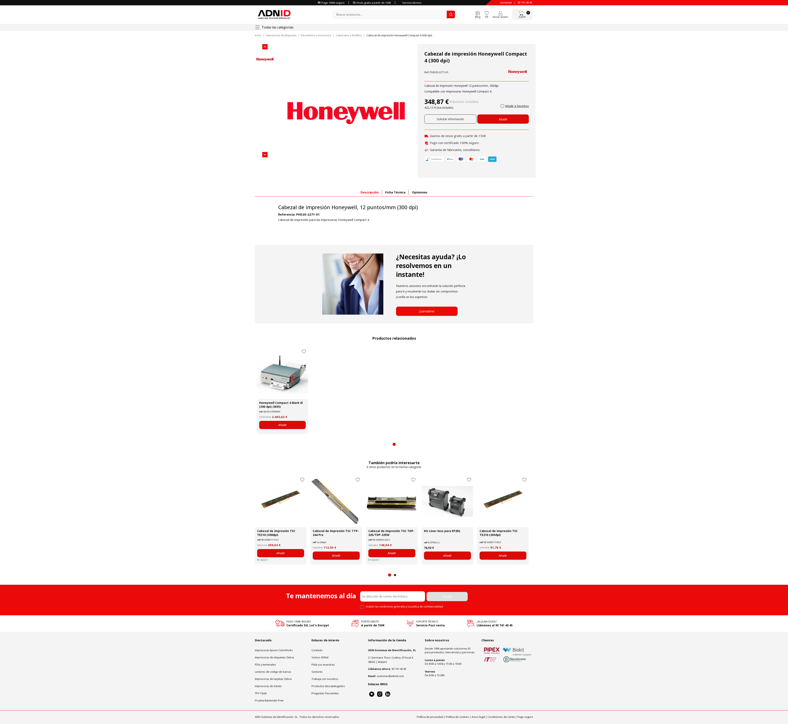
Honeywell (344, 207)
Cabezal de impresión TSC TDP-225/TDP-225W (391, 533)
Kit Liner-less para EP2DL (442, 531)
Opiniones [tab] (419, 192)
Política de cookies (457, 717)
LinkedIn (387, 694)
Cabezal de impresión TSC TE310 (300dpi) (276, 533)
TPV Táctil (261, 693)
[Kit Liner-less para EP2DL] (447, 501)
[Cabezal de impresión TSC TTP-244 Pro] (336, 501)
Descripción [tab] (370, 192)
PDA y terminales (265, 664)
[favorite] (486, 13)
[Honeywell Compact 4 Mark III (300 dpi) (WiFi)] (282, 373)
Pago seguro (525, 717)
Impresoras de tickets (268, 686)
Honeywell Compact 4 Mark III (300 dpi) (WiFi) (281, 405)
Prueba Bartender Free (269, 700)
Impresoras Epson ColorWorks (274, 650)
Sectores (317, 672)
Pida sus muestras (323, 664)
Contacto (317, 650)
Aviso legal (478, 717)
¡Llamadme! (426, 311)
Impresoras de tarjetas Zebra (273, 679)
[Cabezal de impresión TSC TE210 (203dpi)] (503, 501)
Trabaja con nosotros (325, 679)
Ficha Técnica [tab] (395, 192)
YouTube (371, 694)
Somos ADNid (320, 657)
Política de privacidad (430, 717)
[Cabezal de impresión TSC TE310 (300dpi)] (280, 501)
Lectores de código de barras (273, 672)
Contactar (506, 2)
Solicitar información (450, 119)
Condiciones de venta (501, 717)
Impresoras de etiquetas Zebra (274, 657)
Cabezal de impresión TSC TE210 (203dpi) (499, 533)
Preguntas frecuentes (325, 693)
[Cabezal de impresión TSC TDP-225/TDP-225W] (392, 501)
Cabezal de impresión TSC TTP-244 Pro (336, 533)
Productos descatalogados (328, 686)
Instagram (379, 694)
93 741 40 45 (525, 2)
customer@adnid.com (390, 676)
